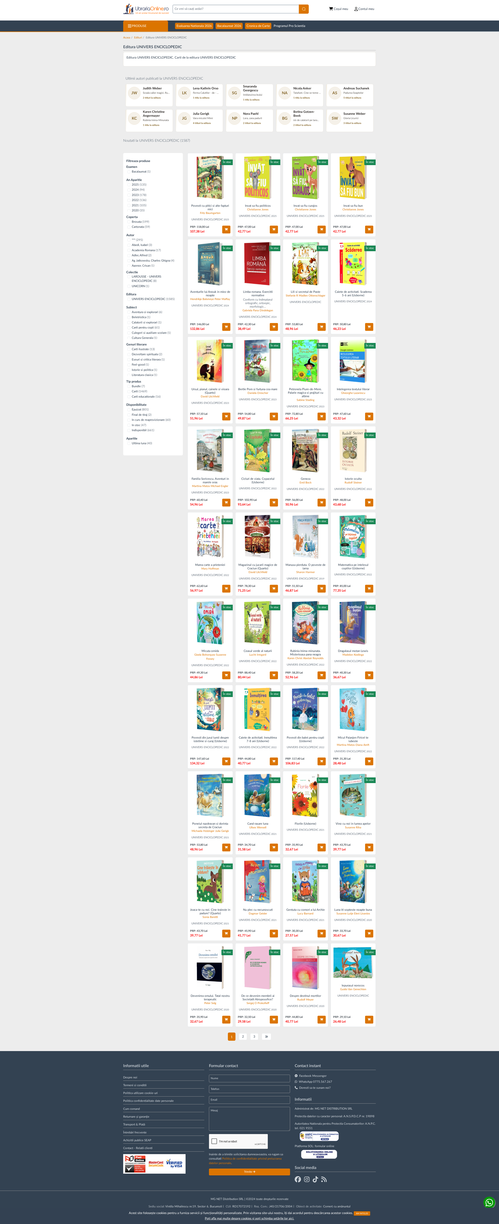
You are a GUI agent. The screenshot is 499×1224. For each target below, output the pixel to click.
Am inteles (362, 1213)
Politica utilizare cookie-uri (140, 1093)
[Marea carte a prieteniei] (210, 537)
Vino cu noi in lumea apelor (353, 823)
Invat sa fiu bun (353, 205)
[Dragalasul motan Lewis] (353, 623)
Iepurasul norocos (353, 985)
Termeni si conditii (135, 1085)
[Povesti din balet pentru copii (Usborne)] (305, 709)
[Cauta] (304, 9)
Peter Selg (210, 1003)
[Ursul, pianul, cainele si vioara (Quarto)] (210, 361)
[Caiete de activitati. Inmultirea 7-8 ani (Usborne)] (258, 709)
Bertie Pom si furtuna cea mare (257, 389)
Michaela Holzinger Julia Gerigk (210, 831)
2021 (139, 205)
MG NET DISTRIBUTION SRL (333, 1108)
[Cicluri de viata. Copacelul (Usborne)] (258, 451)
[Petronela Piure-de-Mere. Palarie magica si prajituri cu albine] (305, 361)
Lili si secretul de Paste (305, 291)
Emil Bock (305, 482)
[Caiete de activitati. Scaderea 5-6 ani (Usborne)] (353, 264)
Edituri (138, 37)
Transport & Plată (134, 1124)
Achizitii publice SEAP (137, 1140)
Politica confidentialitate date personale (148, 1100)
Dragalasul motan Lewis (353, 651)
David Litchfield (210, 396)
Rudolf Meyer (305, 999)
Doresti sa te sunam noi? (315, 1087)
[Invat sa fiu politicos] (258, 177)
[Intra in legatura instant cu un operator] (489, 1202)
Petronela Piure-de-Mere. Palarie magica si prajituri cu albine (305, 393)
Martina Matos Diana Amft (353, 745)
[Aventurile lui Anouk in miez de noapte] (210, 264)
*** (137, 240)
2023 (139, 195)
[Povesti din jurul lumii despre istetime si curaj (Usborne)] (210, 709)
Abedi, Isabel (142, 245)
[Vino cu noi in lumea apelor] (353, 795)
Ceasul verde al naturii (258, 651)
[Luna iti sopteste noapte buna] (353, 882)
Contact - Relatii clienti (137, 1148)
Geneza (305, 478)
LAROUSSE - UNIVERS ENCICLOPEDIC (146, 279)
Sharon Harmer (305, 572)
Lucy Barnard (305, 913)
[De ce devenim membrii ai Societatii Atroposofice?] (258, 968)
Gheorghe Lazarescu (353, 393)
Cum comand (131, 1108)
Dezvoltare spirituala (147, 354)
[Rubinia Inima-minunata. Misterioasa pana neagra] (305, 623)
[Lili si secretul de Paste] (305, 264)
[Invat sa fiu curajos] (305, 177)
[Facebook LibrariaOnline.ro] (298, 1179)
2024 (138, 189)
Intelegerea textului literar (353, 389)
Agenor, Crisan (143, 265)
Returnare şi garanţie (136, 1116)
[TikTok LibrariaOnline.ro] (315, 1179)
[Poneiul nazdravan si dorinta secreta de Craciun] (210, 795)
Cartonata (141, 226)
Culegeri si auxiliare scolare (151, 332)
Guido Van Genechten (353, 989)
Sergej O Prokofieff (258, 1003)
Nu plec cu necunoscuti (258, 909)
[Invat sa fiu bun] (353, 177)
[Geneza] (305, 451)
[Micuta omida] (210, 623)
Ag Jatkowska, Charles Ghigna (153, 260)
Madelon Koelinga (353, 654)
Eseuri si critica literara (148, 359)
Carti (139, 391)
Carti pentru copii (146, 327)
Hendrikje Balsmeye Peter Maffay (210, 299)
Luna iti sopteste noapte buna (353, 909)
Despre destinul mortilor (305, 995)
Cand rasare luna (257, 823)
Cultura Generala (144, 337)
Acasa (126, 37)
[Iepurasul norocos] (353, 962)
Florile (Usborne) (305, 823)
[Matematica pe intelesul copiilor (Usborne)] (353, 537)
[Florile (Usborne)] (305, 795)
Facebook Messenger (312, 1075)
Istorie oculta (353, 478)
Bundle (138, 386)
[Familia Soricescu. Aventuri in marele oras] (210, 451)
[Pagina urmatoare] (266, 1036)
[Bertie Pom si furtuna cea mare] (258, 361)
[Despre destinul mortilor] (305, 968)
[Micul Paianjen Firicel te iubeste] (353, 709)
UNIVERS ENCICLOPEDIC (153, 299)
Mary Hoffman (210, 568)
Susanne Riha (353, 827)
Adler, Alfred (141, 255)
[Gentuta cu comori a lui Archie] (305, 882)
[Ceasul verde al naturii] (258, 623)
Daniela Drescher (258, 393)
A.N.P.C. (370, 1123)
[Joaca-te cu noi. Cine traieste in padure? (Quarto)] (210, 882)
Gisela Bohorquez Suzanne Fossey (210, 656)
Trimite (248, 1172)
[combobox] (235, 9)
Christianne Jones (257, 209)
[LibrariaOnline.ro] (146, 9)
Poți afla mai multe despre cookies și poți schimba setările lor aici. (249, 1218)
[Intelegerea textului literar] (353, 361)
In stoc (139, 425)
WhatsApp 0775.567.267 (315, 1081)
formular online (324, 1146)
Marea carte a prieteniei (210, 564)
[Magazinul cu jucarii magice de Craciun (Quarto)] (258, 537)
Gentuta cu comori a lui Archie (305, 909)
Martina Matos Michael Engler (210, 486)
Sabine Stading (305, 400)
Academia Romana (146, 250)
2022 (139, 200)
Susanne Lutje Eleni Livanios (353, 913)
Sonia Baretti (210, 917)
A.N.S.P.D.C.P (352, 1116)
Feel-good (140, 364)
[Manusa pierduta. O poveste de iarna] (305, 537)
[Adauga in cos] (226, 229)
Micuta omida (210, 651)
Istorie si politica (144, 370)
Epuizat (140, 409)
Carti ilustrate (143, 349)
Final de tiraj (141, 414)
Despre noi (130, 1077)
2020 (138, 210)
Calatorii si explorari (146, 322)
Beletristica (141, 317)
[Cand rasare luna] (258, 795)
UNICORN (140, 286)
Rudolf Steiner (353, 482)
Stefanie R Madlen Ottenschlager (305, 295)
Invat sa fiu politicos (258, 205)
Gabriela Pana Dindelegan (257, 310)
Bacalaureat (141, 171)
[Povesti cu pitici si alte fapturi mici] (210, 177)
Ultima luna (142, 443)
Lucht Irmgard (257, 654)
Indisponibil (143, 430)
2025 (139, 184)
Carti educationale (146, 396)
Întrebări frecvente (135, 1132)
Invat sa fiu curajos (305, 205)
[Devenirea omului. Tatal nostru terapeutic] (210, 968)
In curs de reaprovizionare (151, 419)
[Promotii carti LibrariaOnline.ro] (307, 1179)
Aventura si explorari (147, 312)
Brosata (140, 221)
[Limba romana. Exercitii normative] (258, 264)
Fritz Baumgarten (210, 213)
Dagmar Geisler (258, 913)
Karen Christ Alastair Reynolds (306, 658)
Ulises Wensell (257, 827)
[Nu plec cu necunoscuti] (258, 882)
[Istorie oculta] (353, 451)
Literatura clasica (144, 375)
